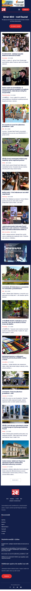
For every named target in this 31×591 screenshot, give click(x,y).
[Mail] (17, 587)
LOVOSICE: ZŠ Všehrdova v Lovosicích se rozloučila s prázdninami (15, 288)
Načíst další (15, 480)
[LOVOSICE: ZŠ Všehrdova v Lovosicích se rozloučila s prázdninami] (15, 275)
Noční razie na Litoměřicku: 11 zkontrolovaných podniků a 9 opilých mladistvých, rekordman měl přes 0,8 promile (15, 90)
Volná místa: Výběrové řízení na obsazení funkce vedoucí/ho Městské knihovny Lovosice (13, 462)
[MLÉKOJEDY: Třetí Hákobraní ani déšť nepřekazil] (15, 181)
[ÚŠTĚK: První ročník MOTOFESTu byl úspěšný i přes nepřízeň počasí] (15, 147)
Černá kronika (6, 95)
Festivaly (4, 196)
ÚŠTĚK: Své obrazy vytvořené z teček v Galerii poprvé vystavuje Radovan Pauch (15, 427)
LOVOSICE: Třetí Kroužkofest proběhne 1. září (12, 392)
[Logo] (4, 9)
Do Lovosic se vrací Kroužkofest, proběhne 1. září (13, 125)
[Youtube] (20, 587)
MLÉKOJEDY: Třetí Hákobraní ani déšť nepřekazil (15, 193)
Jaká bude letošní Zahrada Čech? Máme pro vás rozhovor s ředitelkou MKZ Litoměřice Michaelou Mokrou (15, 227)
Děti (3, 129)
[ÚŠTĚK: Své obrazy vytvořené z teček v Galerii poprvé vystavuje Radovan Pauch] (15, 414)
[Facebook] (10, 587)
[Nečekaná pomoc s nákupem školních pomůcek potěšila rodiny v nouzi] (15, 345)
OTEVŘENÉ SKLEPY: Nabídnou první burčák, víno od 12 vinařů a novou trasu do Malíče (14, 322)
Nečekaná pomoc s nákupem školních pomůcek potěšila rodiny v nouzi (14, 357)
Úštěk (3, 162)
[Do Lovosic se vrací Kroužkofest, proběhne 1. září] (15, 113)
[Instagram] (13, 587)
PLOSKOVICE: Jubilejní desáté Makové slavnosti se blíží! (12, 54)
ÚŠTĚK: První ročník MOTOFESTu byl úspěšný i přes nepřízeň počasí (14, 159)
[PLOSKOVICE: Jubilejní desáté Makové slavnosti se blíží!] (15, 42)
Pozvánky (4, 58)
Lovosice (4, 396)
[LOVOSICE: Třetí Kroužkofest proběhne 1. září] (15, 380)
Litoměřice (5, 362)
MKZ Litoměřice (6, 232)
